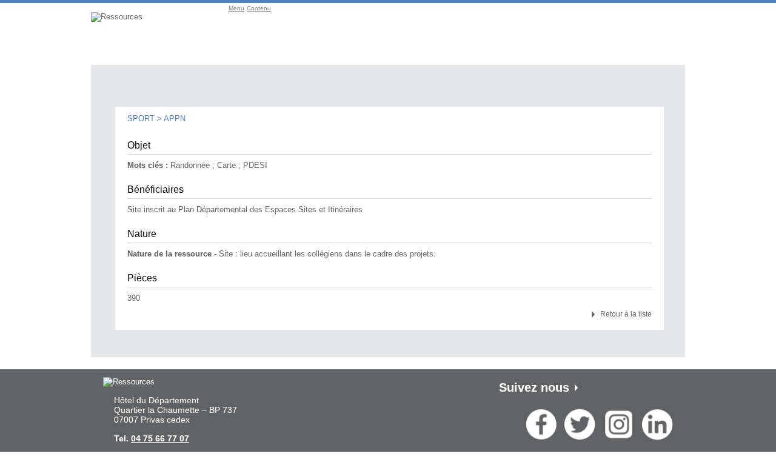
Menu (236, 8)
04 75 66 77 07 (160, 438)
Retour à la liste (626, 314)
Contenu (259, 8)
